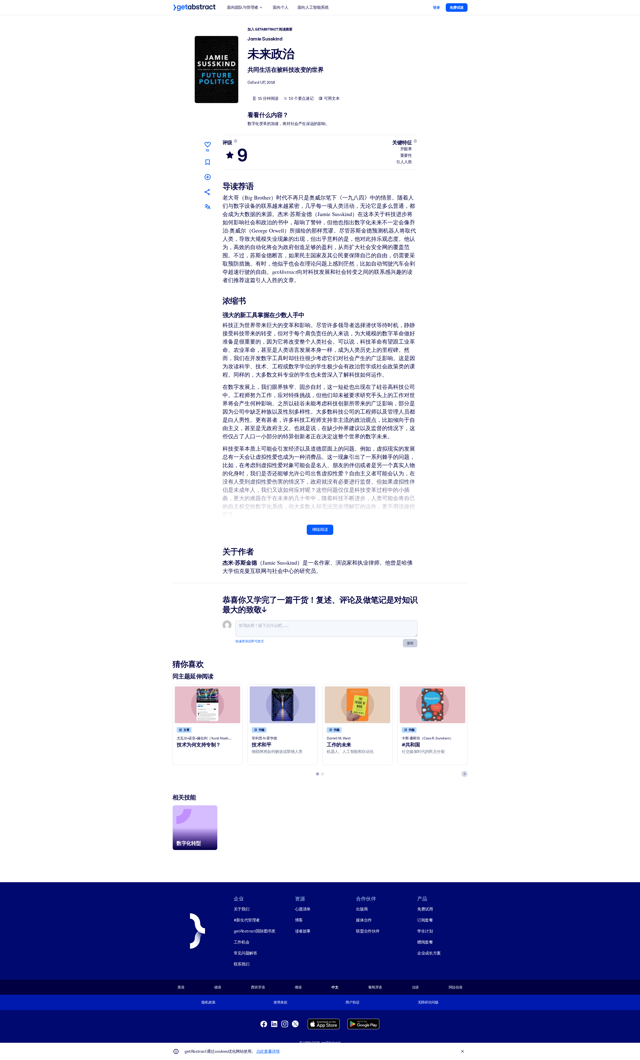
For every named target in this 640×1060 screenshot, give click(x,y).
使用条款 (280, 1002)
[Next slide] (465, 774)
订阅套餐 (425, 920)
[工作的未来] (357, 704)
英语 (181, 987)
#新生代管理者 (247, 920)
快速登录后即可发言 (250, 641)
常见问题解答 (245, 953)
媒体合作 (364, 920)
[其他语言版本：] (207, 206)
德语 (217, 987)
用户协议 (352, 1002)
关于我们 (241, 909)
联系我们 (241, 964)
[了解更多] (235, 141)
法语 (415, 987)
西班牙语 (258, 987)
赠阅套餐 (425, 942)
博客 (299, 920)
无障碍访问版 (428, 1002)
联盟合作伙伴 (368, 931)
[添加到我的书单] (207, 177)
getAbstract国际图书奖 (255, 931)
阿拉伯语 (455, 987)
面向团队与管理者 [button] (242, 7)
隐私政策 (208, 1002)
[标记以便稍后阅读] (207, 162)
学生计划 (425, 931)
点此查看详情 (268, 1051)
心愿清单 (302, 909)
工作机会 (241, 942)
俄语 (298, 987)
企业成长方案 (429, 953)
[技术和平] (282, 704)
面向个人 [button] (280, 7)
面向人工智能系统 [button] (313, 7)
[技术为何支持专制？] (207, 704)
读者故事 (302, 931)
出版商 (362, 909)
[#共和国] (432, 704)
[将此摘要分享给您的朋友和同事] (207, 192)
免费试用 (425, 909)
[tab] (317, 773)
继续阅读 (320, 529)
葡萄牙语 (375, 987)
